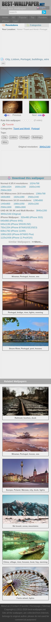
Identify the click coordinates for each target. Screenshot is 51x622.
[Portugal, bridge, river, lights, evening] (25, 309)
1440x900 (5, 204)
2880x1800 (20, 207)
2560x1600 (6, 207)
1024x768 (34, 183)
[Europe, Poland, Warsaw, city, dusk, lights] (25, 487)
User (15, 21)
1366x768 (40, 193)
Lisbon (13, 137)
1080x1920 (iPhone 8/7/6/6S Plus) (17, 234)
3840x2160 (44, 147)
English (42, 8)
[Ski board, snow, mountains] (25, 523)
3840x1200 (41, 210)
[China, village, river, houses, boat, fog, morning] (25, 559)
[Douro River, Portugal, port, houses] (25, 345)
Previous (17, 115)
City (4, 137)
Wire (5, 142)
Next (34, 115)
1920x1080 (19, 197)
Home (5, 17)
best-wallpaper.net (37, 609)
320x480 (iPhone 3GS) (32, 217)
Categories (35, 25)
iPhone (5, 21)
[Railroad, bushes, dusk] (25, 415)
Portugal (43, 29)
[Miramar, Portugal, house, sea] (25, 273)
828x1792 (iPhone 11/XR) (13, 231)
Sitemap (46, 606)
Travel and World (31, 29)
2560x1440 (33, 197)
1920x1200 (33, 204)
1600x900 (5, 197)
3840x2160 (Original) (11, 214)
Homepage (35, 606)
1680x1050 (19, 204)
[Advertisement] (25, 52)
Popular (23, 17)
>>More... (37, 241)
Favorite (10, 124)
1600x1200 (20, 187)
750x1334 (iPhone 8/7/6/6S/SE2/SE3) (19, 227)
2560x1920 (6, 190)
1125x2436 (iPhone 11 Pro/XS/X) (17, 238)
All (13, 17)
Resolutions (11, 25)
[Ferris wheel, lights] (25, 595)
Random (42, 17)
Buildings (37, 137)
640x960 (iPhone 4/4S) (12, 221)
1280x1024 (6, 187)
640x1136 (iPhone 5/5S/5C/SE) (16, 224)
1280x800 (38, 200)
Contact (15, 606)
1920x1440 (34, 187)
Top (32, 17)
